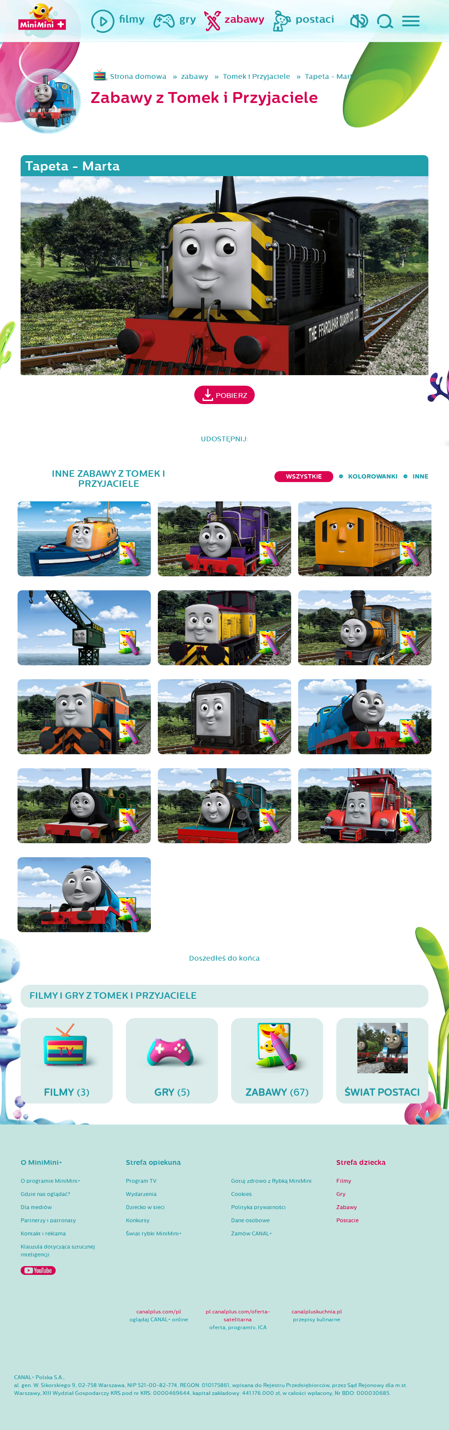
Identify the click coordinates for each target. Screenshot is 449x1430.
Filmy (343, 1181)
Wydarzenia (141, 1194)
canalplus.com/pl (158, 1312)
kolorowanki (373, 476)
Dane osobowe (250, 1220)
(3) (66, 1092)
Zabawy (346, 1207)
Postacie (347, 1220)
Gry (341, 1194)
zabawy (194, 76)
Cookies (241, 1194)
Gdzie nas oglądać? (45, 1194)
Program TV (141, 1181)
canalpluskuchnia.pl (317, 1312)
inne (420, 476)
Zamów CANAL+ (251, 1233)
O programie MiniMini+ (50, 1181)
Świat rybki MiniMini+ (154, 1233)
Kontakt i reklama (43, 1233)
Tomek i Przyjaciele (256, 76)
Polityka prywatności (258, 1207)
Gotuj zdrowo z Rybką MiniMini (271, 1181)
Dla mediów (36, 1207)
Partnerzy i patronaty (48, 1220)
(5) (172, 1092)
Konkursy (138, 1220)
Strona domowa (138, 76)
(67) (277, 1092)
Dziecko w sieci (145, 1207)
